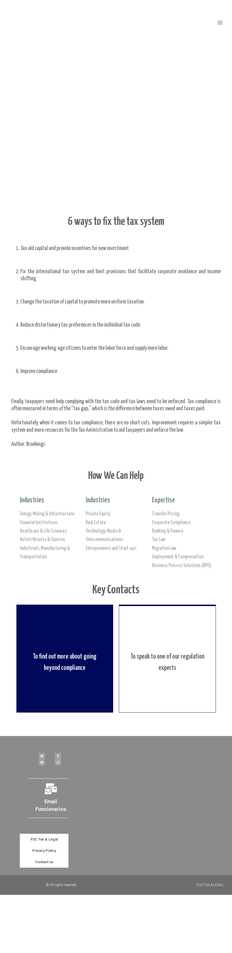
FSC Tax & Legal (44, 839)
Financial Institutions (38, 522)
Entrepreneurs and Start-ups (111, 548)
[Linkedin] (42, 762)
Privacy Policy (44, 850)
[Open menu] (220, 22)
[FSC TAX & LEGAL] (29, 22)
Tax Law (158, 539)
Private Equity (98, 513)
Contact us (44, 862)
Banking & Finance (167, 531)
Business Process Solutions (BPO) (181, 565)
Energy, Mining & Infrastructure (47, 513)
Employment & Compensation (177, 556)
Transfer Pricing (165, 513)
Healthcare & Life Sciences (43, 531)
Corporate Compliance (171, 522)
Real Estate (96, 522)
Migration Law (164, 548)
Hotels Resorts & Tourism (42, 539)
